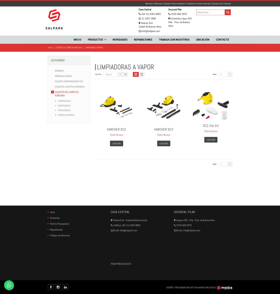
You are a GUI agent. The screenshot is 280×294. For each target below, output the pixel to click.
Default (108, 74)
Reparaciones (143, 39)
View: (215, 74)
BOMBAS (59, 70)
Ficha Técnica (116, 134)
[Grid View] (136, 74)
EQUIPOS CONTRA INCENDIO (70, 86)
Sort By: (98, 74)
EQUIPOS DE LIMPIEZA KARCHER (69, 47)
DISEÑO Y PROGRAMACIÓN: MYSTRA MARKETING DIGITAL (191, 287)
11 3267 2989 (149, 18)
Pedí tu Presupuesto (59, 223)
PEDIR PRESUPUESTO (121, 263)
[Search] (228, 12)
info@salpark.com (150, 31)
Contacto (222, 39)
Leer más (116, 143)
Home (50, 47)
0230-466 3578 (178, 14)
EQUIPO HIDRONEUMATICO (69, 81)
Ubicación (202, 39)
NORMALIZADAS (63, 76)
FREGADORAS (64, 110)
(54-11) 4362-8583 (151, 14)
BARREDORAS (64, 105)
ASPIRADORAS (64, 100)
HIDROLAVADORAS (66, 115)
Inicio (77, 39)
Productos (95, 39)
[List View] (142, 74)
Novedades (120, 39)
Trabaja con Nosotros (174, 39)
